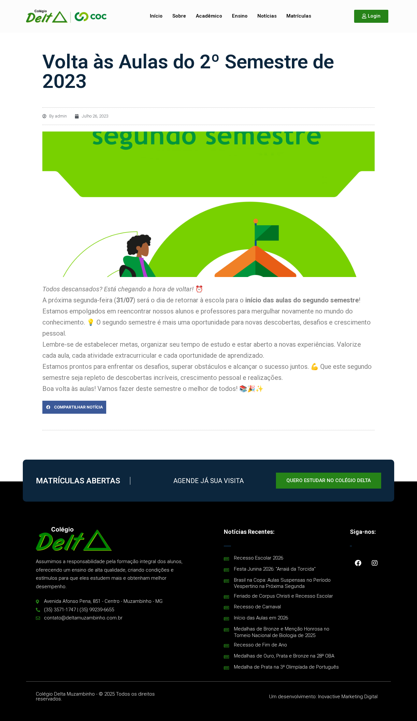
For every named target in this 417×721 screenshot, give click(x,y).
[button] (74, 407)
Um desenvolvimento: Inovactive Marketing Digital (323, 697)
